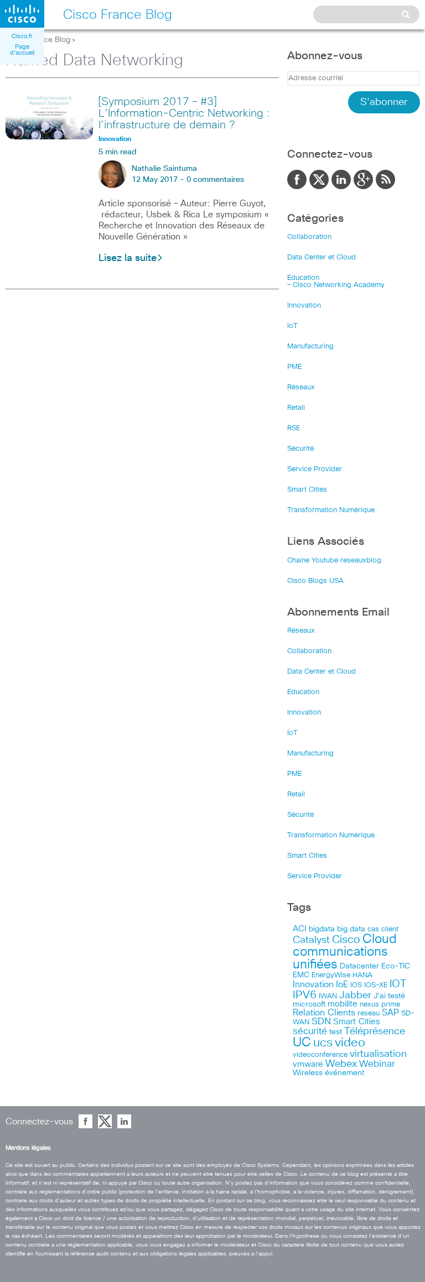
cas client (382, 929)
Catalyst (311, 940)
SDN (321, 1021)
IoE (342, 985)
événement (344, 1073)
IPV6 (305, 994)
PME (294, 367)
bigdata (322, 929)
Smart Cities (307, 489)
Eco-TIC (395, 966)
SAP (390, 1013)
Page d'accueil (22, 50)
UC (302, 1042)
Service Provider (314, 469)
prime (390, 1004)
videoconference (320, 1055)
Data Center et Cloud (321, 257)
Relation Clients (324, 1012)
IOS (356, 985)
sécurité (310, 1031)
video (350, 1043)
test (335, 1032)
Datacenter (359, 966)
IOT (398, 984)
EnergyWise (331, 975)
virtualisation (378, 1054)
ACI (300, 929)
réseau (368, 1013)
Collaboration (309, 237)
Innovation (304, 305)
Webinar (377, 1064)
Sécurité (300, 448)
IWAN (328, 996)
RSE (293, 428)
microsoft (309, 1004)
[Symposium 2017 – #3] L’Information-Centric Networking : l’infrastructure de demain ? (184, 113)
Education (303, 278)
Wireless (308, 1073)
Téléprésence (374, 1031)
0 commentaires (215, 180)
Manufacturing (310, 346)
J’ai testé (389, 996)
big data (351, 929)
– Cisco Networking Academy (336, 285)
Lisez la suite (128, 258)
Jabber (355, 995)
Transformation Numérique (331, 510)
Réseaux (301, 387)
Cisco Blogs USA (315, 581)
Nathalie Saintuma (164, 169)
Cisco (346, 939)
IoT (292, 326)
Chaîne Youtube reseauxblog (334, 560)
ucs (323, 1042)
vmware (308, 1064)
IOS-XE (375, 985)
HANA (362, 975)
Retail (296, 407)
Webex (341, 1064)
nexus (369, 1004)
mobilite (342, 1004)
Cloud (379, 939)
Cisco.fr (22, 36)
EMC (301, 975)
